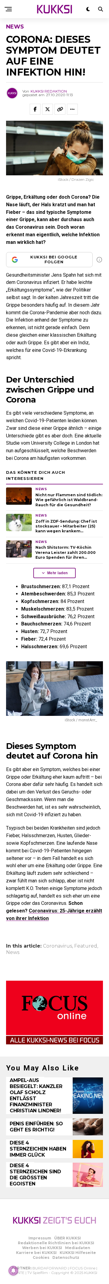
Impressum (39, 1238)
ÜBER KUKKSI (67, 1238)
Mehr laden (57, 573)
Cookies (41, 1257)
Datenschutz (65, 1257)
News (12, 952)
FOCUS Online (82, 1268)
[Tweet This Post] (47, 109)
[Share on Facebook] (35, 109)
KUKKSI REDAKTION (49, 91)
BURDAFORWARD (49, 1268)
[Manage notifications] (13, 1271)
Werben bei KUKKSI (42, 1247)
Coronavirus (57, 946)
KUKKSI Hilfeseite (78, 1252)
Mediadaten (77, 1247)
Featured (85, 946)
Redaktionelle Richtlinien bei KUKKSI (56, 1243)
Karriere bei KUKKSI (36, 1252)
